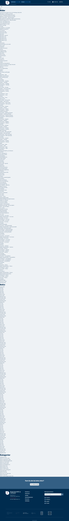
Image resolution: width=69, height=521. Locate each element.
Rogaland (1, 117)
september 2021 (3, 361)
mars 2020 (2, 384)
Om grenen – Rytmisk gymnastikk (6, 225)
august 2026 (2, 286)
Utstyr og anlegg (3, 25)
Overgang (2, 243)
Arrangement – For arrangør (5, 27)
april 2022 (2, 352)
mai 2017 (1, 427)
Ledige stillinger (3, 158)
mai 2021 (1, 366)
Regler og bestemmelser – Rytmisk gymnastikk (8, 226)
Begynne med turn (3, 186)
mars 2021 (2, 369)
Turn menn (2, 214)
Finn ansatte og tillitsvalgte (5, 72)
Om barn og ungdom (4, 202)
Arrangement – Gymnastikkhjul (5, 258)
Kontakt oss (55, 2)
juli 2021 (1, 364)
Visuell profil (2, 159)
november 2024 (3, 313)
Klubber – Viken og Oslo (4, 101)
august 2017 (2, 423)
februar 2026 (2, 294)
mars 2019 (2, 399)
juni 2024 (1, 319)
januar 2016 (2, 447)
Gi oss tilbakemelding (4, 68)
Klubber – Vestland (3, 107)
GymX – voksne (2, 196)
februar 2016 (2, 446)
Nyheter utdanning (3, 468)
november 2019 (3, 389)
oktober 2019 (2, 390)
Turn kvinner (2, 234)
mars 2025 (2, 308)
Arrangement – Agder (4, 148)
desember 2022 (3, 342)
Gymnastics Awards (3, 154)
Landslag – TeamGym (4, 248)
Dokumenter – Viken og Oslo (5, 102)
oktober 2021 (2, 360)
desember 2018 (2, 403)
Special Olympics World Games (5, 273)
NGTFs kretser (2, 54)
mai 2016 (1, 442)
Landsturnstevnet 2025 (4, 172)
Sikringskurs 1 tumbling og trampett (6, 13)
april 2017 (1, 428)
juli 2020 (1, 379)
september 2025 (3, 300)
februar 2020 (2, 385)
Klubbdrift (2, 164)
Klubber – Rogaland (3, 120)
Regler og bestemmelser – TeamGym (6, 247)
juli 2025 (1, 303)
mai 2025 (1, 305)
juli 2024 (1, 318)
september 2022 (3, 346)
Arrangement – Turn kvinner (5, 239)
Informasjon (2, 173)
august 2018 (2, 408)
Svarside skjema (3, 55)
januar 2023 (2, 341)
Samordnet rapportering (4, 169)
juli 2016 (1, 440)
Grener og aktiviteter (3, 192)
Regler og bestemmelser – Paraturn (6, 272)
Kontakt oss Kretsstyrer (4, 65)
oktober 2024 (2, 314)
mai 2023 (1, 336)
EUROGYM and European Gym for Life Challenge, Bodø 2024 (11, 12)
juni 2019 (1, 395)
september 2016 (3, 437)
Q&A (1, 41)
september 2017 (3, 422)
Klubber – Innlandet (3, 139)
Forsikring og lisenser (4, 167)
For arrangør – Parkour (4, 268)
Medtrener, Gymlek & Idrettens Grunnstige (7, 16)
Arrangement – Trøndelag (4, 84)
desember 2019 (2, 388)
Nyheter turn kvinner (3, 458)
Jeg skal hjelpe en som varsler (5, 44)
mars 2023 (2, 338)
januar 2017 (2, 432)
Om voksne (2, 195)
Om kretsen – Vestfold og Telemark (6, 112)
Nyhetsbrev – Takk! (3, 74)
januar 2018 (2, 417)
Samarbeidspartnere (29, 497)
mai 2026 (1, 290)
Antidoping (27, 500)
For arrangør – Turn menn (4, 220)
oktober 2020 (2, 375)
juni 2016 (1, 441)
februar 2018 (2, 416)
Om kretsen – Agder (3, 144)
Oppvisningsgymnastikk (4, 197)
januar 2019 (2, 402)
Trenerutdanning (3, 182)
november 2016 (3, 435)
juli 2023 (1, 333)
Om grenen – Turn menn (4, 215)
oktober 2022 (2, 345)
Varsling (1, 49)
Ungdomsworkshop (3, 211)
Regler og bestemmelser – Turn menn (6, 216)
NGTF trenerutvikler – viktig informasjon (7, 17)
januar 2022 (2, 356)
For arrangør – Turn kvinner (5, 240)
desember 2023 (3, 327)
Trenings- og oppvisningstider (5, 177)
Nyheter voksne (3, 474)
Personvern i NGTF (3, 281)
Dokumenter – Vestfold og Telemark (6, 115)
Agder (1, 143)
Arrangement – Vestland (4, 110)
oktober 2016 (2, 436)
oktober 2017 (2, 421)
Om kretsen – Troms (3, 97)
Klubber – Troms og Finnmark (5, 88)
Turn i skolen (2, 207)
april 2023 (2, 337)
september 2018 (3, 407)
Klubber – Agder (3, 145)
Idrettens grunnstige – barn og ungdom (7, 205)
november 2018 (2, 404)
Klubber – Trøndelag (3, 82)
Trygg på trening (3, 50)
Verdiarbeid (2, 46)
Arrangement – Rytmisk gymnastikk (6, 229)
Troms (1, 92)
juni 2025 (1, 304)
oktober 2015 (2, 451)
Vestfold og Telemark (4, 111)
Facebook (48, 497)
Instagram (48, 499)
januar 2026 (2, 295)
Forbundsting (2, 155)
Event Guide (2, 174)
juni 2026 (1, 289)
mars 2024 (2, 323)
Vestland (1, 105)
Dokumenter (27, 493)
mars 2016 (2, 445)
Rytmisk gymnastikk (3, 224)
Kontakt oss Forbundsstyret (5, 63)
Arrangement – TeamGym (4, 249)
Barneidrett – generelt (4, 35)
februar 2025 (2, 309)
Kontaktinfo (2, 178)
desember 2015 (2, 449)
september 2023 (3, 331)
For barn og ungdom (3, 201)
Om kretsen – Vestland (4, 106)
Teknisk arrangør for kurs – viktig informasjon (8, 20)
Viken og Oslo (2, 98)
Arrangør (1, 26)
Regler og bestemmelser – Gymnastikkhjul (7, 257)
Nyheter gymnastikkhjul (4, 464)
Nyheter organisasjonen (4, 459)
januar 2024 (2, 326)
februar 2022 (2, 355)
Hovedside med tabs (3, 187)
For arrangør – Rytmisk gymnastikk (6, 230)
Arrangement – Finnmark (4, 91)
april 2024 (2, 322)
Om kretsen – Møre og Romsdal (5, 131)
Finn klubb (2, 58)
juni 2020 (1, 380)
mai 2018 (1, 412)
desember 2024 (3, 312)
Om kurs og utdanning (4, 181)
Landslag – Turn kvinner (4, 238)
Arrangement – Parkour (4, 267)
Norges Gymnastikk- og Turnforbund (6, 150)
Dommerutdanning (3, 183)
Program (1, 176)
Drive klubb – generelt (4, 163)
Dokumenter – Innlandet (4, 140)
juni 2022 (1, 350)
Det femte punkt (3, 282)
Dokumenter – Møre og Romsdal (6, 134)
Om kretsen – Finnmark (4, 87)
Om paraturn (2, 271)
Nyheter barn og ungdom (4, 473)
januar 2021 (2, 371)
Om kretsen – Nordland (4, 125)
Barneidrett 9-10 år (3, 39)
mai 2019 (1, 397)
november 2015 (2, 450)
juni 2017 (1, 426)
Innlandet (1, 136)
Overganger (2, 233)
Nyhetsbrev (2, 149)
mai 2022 (1, 351)
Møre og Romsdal (3, 130)
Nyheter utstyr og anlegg (4, 469)
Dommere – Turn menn (4, 221)
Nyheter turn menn (3, 462)
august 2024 (2, 317)
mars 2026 (2, 293)
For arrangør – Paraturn (4, 276)
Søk (49, 2)
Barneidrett (2, 34)
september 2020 (3, 376)
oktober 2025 (2, 299)
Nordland (1, 124)
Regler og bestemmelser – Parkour (6, 266)
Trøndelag (2, 79)
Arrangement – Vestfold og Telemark (6, 116)
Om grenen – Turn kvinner (4, 235)
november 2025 (3, 298)
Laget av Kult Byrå (34, 520)
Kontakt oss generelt (3, 60)
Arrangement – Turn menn (4, 219)
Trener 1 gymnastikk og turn (5, 21)
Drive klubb (2, 162)
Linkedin (47, 501)
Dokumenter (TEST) (3, 32)
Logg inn (1, 69)
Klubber (1, 96)
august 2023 (2, 332)
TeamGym (2, 244)
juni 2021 (1, 365)
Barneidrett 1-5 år (3, 36)
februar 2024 (2, 324)
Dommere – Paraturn (3, 277)
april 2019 (1, 398)
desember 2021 (2, 357)
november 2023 (3, 328)
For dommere (2, 30)
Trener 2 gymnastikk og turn (5, 22)
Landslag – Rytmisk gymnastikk (5, 228)
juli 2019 (1, 394)
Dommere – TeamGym (4, 252)
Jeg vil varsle (2, 45)
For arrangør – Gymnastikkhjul (5, 259)
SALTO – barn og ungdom (4, 206)
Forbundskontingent (3, 168)
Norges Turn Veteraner (4, 200)
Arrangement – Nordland (4, 129)
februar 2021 (2, 370)
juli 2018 (1, 409)
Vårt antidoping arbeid (4, 77)
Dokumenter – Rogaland (4, 121)
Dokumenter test (3, 31)
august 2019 (2, 393)
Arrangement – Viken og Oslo (5, 103)
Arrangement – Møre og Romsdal (6, 135)
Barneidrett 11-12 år (3, 40)
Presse (1, 78)
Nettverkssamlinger (3, 210)
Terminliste (2, 191)
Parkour (1, 263)
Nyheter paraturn (3, 467)
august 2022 (2, 347)
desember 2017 (2, 418)
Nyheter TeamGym (3, 463)
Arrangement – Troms (4, 93)
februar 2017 (2, 431)
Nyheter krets (2, 472)
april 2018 (1, 413)
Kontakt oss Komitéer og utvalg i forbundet (7, 64)
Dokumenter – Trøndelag (4, 83)
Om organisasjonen (3, 153)
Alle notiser (2, 53)
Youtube (47, 503)
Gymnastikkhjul (2, 254)
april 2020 (2, 383)
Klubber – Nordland (3, 126)
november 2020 (3, 374)
